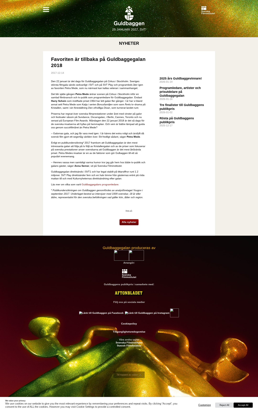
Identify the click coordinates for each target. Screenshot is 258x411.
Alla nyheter (129, 222)
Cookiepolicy (129, 323)
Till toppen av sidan (127, 374)
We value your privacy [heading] (15, 401)
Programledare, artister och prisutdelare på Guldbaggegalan (180, 91)
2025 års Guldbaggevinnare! (181, 78)
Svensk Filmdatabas (129, 345)
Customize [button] (204, 405)
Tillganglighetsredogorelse (129, 331)
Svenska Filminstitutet (129, 342)
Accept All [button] (243, 405)
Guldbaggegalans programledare (100, 184)
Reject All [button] (224, 405)
